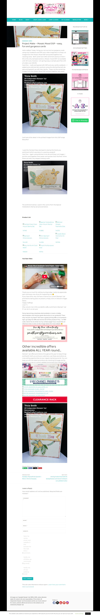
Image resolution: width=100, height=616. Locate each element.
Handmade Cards (27, 41)
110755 (41, 252)
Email (25, 525)
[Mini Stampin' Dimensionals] (47, 238)
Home (14, 20)
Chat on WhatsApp (81, 120)
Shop (27, 20)
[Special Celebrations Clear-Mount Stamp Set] (47, 226)
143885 (41, 230)
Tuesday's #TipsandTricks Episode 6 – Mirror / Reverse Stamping (32, 477)
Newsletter (77, 20)
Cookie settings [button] (79, 613)
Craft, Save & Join (39, 20)
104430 (25, 242)
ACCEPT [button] (88, 613)
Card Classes (53, 20)
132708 (58, 242)
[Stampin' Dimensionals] (30, 238)
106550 (25, 252)
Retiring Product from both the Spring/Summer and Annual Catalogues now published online (56, 478)
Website (25, 531)
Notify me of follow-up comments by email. (27, 560)
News (86, 20)
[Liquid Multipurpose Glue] (47, 247)
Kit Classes (66, 20)
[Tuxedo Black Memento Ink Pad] (61, 238)
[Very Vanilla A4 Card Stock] (30, 247)
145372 (58, 230)
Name (25, 520)
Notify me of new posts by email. (27, 571)
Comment (26, 499)
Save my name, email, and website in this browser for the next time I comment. (27, 544)
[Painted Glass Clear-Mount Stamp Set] (30, 226)
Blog (21, 20)
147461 (25, 230)
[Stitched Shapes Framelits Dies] (61, 226)
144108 (41, 242)
